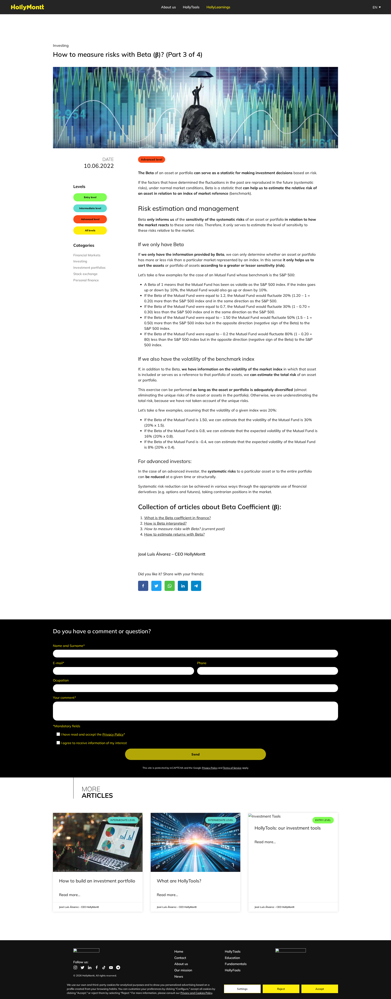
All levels (90, 230)
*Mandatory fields (66, 726)
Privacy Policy (113, 734)
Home (178, 951)
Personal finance (86, 280)
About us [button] (168, 7)
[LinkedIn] (183, 586)
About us (181, 964)
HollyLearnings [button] (218, 7)
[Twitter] (156, 586)
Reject (281, 988)
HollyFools (233, 970)
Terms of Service (232, 767)
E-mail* (58, 663)
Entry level (90, 197)
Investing (61, 45)
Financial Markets (86, 255)
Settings (242, 988)
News (178, 976)
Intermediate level (90, 208)
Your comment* (64, 697)
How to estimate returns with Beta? (174, 534)
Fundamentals (236, 964)
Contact (180, 958)
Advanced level (90, 219)
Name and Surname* (69, 646)
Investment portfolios (89, 267)
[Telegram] (196, 586)
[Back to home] (27, 7)
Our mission (183, 970)
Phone (201, 663)
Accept (319, 988)
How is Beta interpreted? (165, 523)
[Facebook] (143, 586)
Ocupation (61, 680)
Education (232, 958)
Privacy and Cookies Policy (196, 993)
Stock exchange (85, 274)
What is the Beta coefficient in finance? (177, 517)
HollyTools (191, 7)
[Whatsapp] (170, 586)
